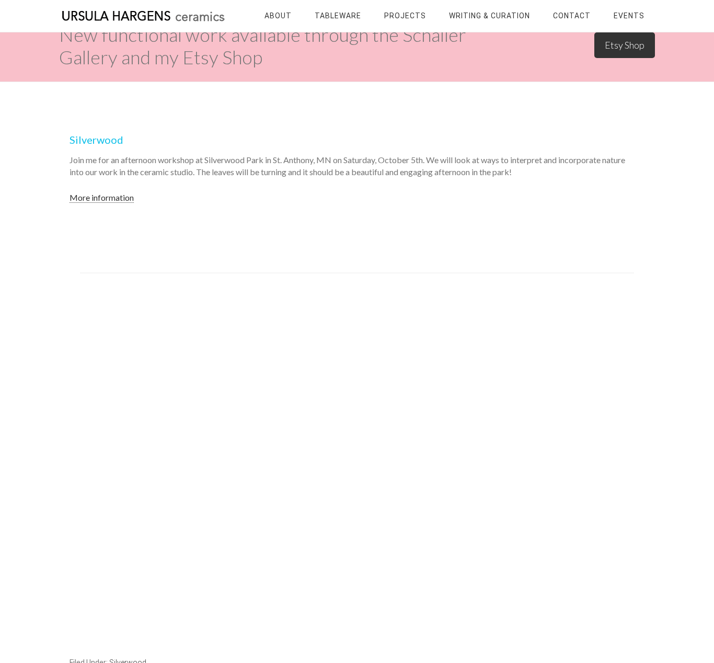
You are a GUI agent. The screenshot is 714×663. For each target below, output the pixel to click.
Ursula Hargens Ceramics (142, 15)
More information (102, 197)
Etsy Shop (624, 45)
